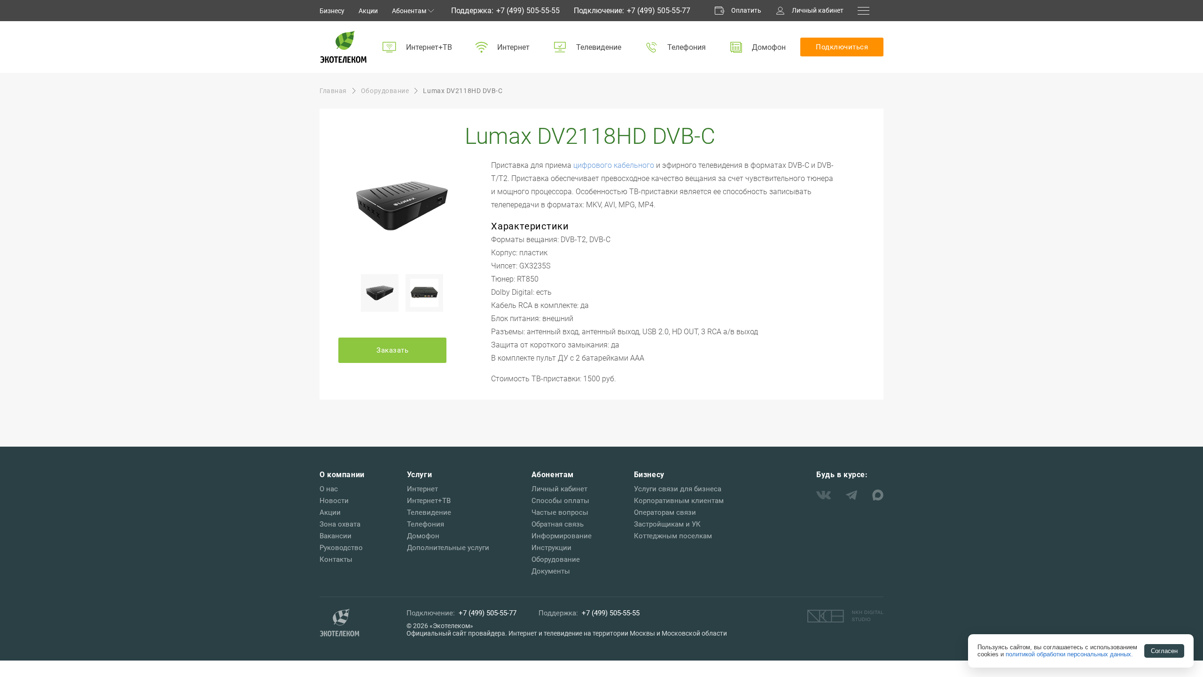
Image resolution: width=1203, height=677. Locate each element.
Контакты (336, 559)
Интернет (513, 47)
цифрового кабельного (613, 165)
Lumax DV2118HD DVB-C (462, 90)
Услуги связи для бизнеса (677, 489)
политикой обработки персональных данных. (1069, 654)
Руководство (341, 547)
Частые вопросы (559, 512)
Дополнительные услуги (448, 547)
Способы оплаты (560, 500)
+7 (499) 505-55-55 (528, 10)
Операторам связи (665, 512)
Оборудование (385, 90)
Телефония (686, 47)
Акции (368, 11)
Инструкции (551, 547)
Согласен (1164, 650)
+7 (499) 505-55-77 (658, 10)
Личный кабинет (818, 10)
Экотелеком (343, 47)
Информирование (561, 536)
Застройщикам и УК (667, 524)
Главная (333, 90)
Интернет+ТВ (429, 47)
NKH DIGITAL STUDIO (845, 616)
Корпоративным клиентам (679, 500)
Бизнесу (332, 11)
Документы (550, 571)
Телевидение (598, 47)
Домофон (769, 47)
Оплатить (746, 10)
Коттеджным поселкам (673, 536)
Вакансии (336, 536)
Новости (334, 500)
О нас (329, 489)
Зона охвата (340, 524)
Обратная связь (557, 524)
